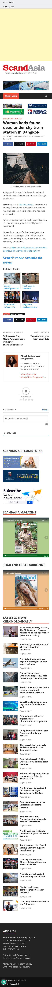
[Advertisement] (26, 35)
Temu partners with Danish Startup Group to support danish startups (33, 848)
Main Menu (12, 96)
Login (46, 410)
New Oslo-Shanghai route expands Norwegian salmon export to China (33, 661)
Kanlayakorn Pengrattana (26, 136)
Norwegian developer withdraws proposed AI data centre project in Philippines (33, 676)
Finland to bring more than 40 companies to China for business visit (34, 776)
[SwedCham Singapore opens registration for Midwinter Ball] (10, 702)
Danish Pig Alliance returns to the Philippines (34, 903)
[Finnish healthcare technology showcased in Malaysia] (10, 887)
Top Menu (9, 2)
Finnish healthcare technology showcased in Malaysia (32, 890)
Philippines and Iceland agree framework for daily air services (34, 733)
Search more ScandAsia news (22, 259)
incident (20, 314)
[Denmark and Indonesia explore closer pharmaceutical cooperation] (10, 716)
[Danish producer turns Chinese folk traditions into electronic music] (10, 859)
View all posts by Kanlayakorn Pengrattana (33, 376)
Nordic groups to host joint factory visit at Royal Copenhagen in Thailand (33, 790)
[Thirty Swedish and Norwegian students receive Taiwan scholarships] (10, 816)
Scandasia (22, 980)
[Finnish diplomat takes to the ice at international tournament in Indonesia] (10, 687)
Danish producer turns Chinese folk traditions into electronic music (33, 862)
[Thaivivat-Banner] (13, 113)
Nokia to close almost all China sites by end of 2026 (32, 875)
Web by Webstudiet (11, 984)
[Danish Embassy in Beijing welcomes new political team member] (10, 759)
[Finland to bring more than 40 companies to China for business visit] (10, 773)
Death (13, 314)
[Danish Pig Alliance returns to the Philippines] (10, 902)
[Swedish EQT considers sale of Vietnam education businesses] (10, 644)
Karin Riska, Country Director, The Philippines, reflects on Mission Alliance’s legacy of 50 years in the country (34, 631)
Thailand (18, 119)
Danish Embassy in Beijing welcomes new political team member (34, 762)
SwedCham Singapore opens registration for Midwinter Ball (33, 704)
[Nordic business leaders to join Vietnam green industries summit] (10, 831)
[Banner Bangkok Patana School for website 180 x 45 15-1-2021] (37, 107)
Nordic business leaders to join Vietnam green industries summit (34, 833)
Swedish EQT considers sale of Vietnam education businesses (34, 647)
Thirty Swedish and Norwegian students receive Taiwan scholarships (33, 819)
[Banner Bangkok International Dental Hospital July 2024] (21, 467)
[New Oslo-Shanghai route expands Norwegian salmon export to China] (10, 659)
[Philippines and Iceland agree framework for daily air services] (10, 730)
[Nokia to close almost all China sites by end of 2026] (10, 874)
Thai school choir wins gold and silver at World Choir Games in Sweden (33, 747)
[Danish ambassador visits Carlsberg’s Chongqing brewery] (10, 802)
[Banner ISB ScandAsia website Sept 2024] (26, 89)
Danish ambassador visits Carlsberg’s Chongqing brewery (32, 805)
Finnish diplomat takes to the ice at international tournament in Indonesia (34, 690)
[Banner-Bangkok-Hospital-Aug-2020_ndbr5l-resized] (37, 113)
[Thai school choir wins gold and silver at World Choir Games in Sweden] (10, 745)
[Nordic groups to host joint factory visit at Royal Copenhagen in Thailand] (10, 788)
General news (8, 119)
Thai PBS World (26, 204)
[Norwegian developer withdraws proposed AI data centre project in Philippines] (10, 673)
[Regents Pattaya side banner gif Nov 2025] (21, 481)
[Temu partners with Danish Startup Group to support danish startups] (10, 845)
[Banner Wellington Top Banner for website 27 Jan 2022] (12, 107)
